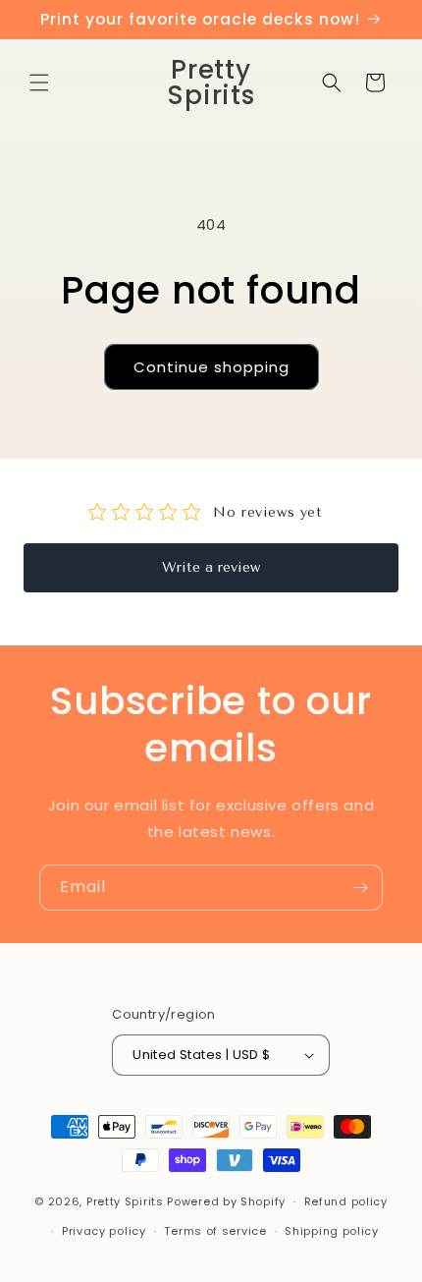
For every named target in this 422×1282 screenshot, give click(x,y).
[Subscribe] (360, 887)
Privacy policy (104, 1231)
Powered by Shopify (226, 1201)
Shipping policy (332, 1231)
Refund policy (346, 1201)
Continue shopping (211, 367)
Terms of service (215, 1231)
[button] (39, 82)
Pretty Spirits (125, 1201)
